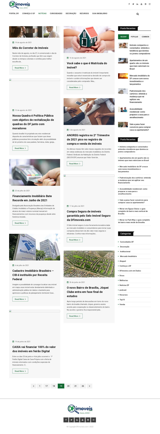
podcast (123, 290)
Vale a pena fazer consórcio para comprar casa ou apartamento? (140, 127)
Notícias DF (124, 285)
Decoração (124, 247)
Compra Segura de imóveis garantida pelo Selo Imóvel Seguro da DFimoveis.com (89, 216)
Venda (122, 304)
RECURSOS (84, 13)
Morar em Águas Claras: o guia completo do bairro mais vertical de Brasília (133, 211)
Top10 (122, 300)
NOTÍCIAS (42, 13)
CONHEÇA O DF (28, 13)
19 (61, 386)
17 (46, 386)
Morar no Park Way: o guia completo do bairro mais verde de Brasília (134, 221)
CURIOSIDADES (56, 13)
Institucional (125, 251)
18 (54, 386)
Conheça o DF (125, 266)
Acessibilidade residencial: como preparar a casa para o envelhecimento (132, 191)
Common (145, 37)
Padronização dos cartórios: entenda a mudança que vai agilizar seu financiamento (138, 96)
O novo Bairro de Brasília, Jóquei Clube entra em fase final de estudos (88, 292)
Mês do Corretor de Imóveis (30, 48)
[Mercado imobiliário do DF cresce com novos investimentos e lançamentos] (123, 76)
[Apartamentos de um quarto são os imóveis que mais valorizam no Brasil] (123, 60)
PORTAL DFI (14, 13)
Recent (124, 37)
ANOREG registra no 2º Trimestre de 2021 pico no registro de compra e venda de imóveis (88, 139)
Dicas (122, 276)
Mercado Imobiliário (128, 256)
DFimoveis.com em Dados (130, 271)
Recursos (124, 295)
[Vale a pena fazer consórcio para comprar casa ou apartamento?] (123, 124)
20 (68, 386)
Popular (134, 37)
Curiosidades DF (127, 242)
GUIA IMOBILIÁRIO (99, 13)
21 (75, 386)
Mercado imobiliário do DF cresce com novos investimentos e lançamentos (133, 169)
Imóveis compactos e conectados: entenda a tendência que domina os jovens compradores (133, 149)
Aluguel (123, 261)
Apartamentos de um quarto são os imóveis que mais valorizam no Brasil (133, 159)
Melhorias (124, 280)
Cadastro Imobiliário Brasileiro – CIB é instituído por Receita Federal (33, 275)
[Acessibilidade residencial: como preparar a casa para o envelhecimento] (123, 109)
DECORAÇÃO (71, 13)
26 (83, 386)
